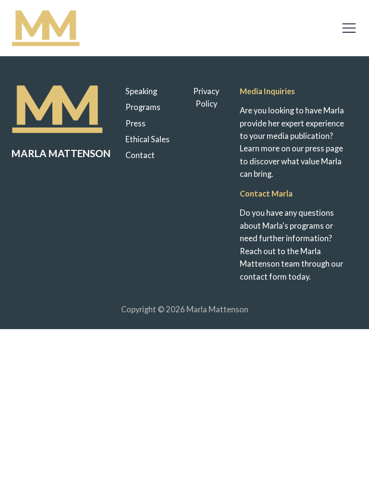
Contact (140, 155)
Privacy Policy (206, 97)
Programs (142, 107)
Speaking (141, 91)
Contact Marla (266, 193)
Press (135, 123)
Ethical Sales (147, 139)
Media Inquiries (267, 91)
